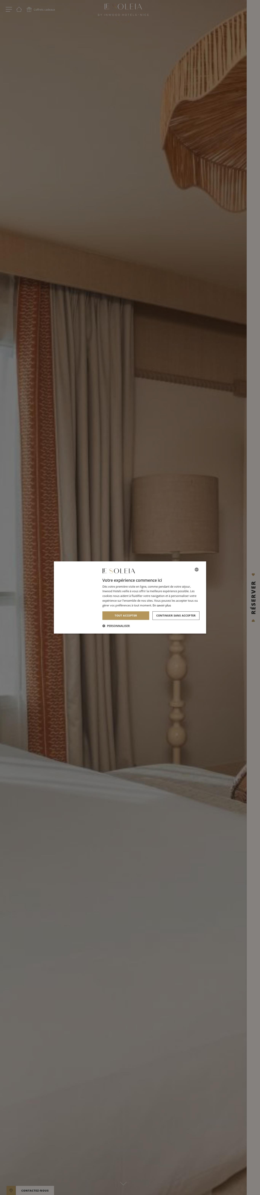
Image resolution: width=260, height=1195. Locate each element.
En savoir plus (162, 605)
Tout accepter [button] (126, 615)
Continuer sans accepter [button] (176, 615)
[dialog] (130, 597)
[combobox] (197, 569)
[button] (116, 626)
